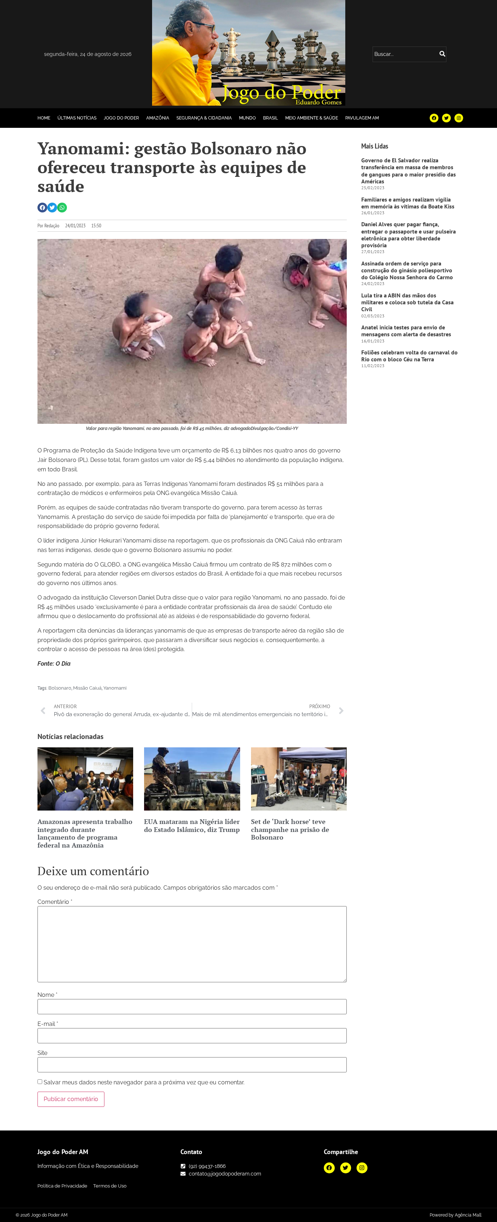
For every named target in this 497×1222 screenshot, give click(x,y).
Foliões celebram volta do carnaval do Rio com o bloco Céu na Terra (409, 356)
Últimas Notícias (76, 118)
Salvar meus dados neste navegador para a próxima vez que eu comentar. (144, 1082)
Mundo (247, 118)
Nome (47, 995)
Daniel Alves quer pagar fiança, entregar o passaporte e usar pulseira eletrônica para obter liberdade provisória (408, 234)
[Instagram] (458, 118)
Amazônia (157, 118)
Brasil (270, 118)
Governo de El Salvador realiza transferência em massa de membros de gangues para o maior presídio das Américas (408, 171)
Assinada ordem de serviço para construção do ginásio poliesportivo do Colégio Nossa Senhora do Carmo (407, 270)
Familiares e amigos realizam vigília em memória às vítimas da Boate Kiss (407, 203)
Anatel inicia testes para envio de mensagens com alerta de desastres (406, 331)
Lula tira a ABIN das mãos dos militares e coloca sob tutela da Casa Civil (407, 302)
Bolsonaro (59, 688)
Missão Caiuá (87, 688)
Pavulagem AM (362, 118)
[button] (42, 207)
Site (42, 1053)
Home (43, 118)
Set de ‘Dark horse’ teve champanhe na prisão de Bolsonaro (290, 829)
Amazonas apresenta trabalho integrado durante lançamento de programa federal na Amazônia (84, 833)
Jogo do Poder (121, 118)
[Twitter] (446, 118)
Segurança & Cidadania (204, 118)
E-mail (47, 1024)
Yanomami (115, 688)
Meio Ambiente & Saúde (311, 118)
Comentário (54, 902)
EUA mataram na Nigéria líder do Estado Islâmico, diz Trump (192, 825)
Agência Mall (468, 1215)
